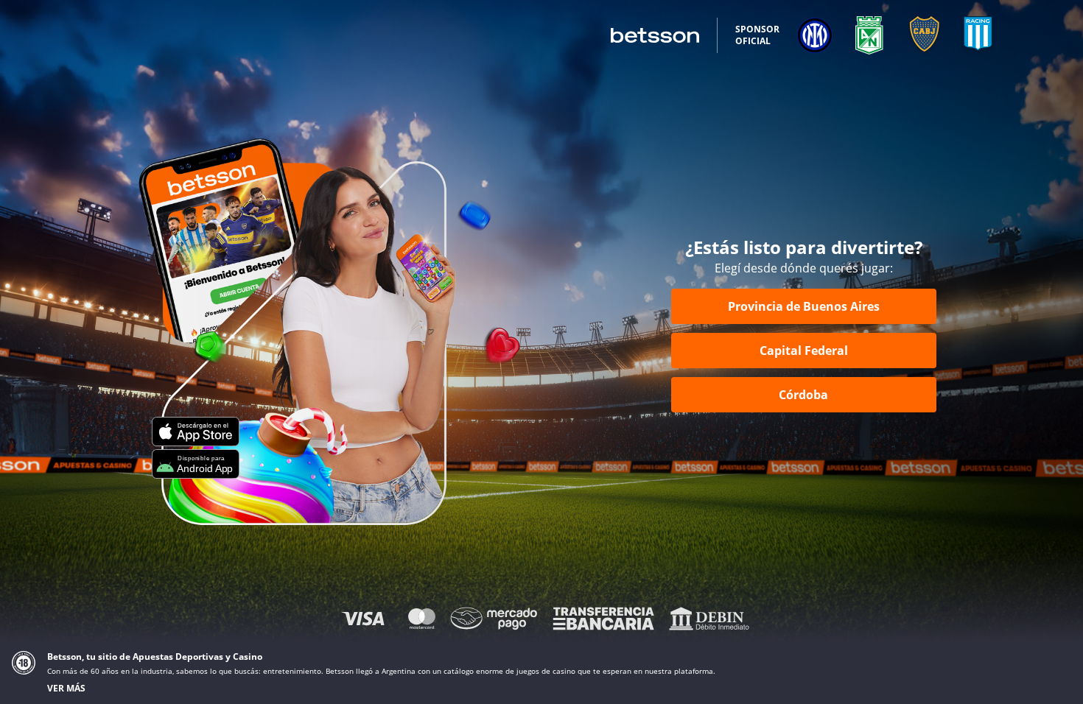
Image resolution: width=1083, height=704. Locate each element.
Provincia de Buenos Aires (804, 306)
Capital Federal (804, 350)
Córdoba (803, 395)
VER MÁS (66, 688)
